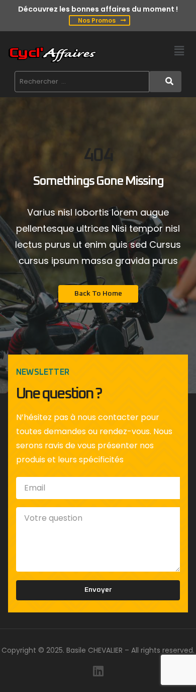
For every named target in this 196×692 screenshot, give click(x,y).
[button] (179, 50)
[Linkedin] (98, 671)
